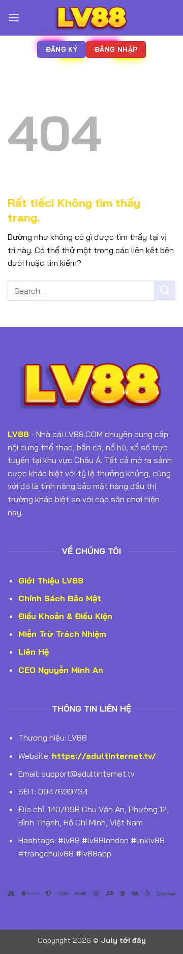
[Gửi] (165, 290)
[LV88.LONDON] (91, 18)
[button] (14, 17)
